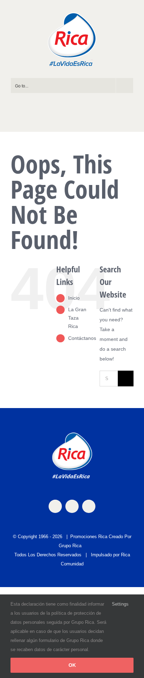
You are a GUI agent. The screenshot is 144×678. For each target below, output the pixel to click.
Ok (72, 665)
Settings (121, 604)
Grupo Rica (70, 545)
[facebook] (55, 506)
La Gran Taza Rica (77, 318)
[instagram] (72, 506)
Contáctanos (82, 338)
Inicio (74, 298)
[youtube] (88, 506)
